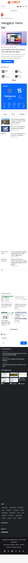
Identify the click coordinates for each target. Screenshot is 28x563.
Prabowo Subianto (19, 515)
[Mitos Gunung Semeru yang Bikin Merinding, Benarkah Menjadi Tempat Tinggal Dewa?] (5, 254)
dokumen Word (20, 507)
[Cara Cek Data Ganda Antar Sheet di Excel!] (7, 299)
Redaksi (8, 544)
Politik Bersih (11, 515)
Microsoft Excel (5, 513)
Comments (21, 114)
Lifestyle (22, 510)
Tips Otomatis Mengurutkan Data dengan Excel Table (5, 322)
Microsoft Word (12, 513)
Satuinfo (3, 47)
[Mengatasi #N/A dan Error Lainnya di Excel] (5, 441)
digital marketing (13, 507)
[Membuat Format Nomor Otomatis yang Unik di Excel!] (21, 299)
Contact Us (22, 544)
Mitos (23, 513)
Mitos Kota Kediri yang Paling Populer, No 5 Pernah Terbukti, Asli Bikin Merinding (18, 121)
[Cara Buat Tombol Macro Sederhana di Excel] (14, 385)
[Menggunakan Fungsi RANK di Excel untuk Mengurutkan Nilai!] (23, 385)
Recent (13, 114)
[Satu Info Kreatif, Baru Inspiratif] (14, 2)
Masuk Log (19, 547)
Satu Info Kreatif (22, 539)
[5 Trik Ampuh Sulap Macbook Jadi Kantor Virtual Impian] (5, 191)
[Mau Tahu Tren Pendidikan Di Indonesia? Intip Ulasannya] (5, 129)
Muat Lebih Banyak (14, 329)
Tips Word (9, 518)
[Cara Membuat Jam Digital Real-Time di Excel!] (14, 375)
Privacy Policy (9, 547)
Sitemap (14, 547)
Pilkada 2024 (4, 515)
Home (3, 18)
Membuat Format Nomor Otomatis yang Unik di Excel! (21, 306)
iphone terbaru (15, 510)
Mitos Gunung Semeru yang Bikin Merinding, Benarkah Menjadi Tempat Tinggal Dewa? (19, 253)
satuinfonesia (4, 532)
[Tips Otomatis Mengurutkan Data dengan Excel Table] (7, 315)
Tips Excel (4, 518)
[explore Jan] (14, 10)
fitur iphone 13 (8, 510)
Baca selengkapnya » (7, 61)
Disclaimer (13, 544)
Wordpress (20, 518)
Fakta (3, 510)
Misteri (18, 513)
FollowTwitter (4, 522)
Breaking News (4, 507)
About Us (17, 544)
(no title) (17, 320)
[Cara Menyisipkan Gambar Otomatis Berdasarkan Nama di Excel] (23, 380)
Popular (5, 114)
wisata (14, 518)
